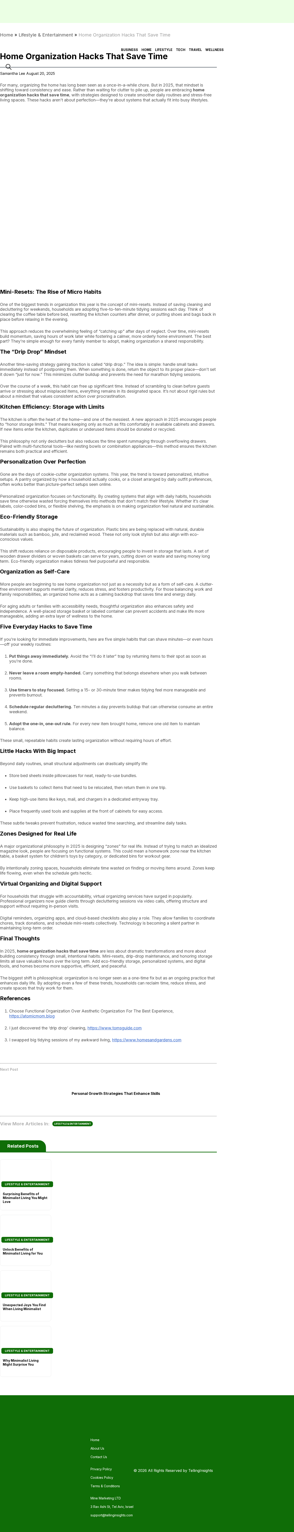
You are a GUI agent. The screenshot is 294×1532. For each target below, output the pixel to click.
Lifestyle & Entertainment (46, 35)
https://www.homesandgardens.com (146, 1039)
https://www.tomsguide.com (115, 1028)
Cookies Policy (101, 1477)
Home (6, 35)
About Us (97, 1448)
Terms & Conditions (105, 1486)
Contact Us (98, 1457)
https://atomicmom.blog (32, 1016)
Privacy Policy (101, 1469)
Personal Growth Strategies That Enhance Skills (116, 1093)
